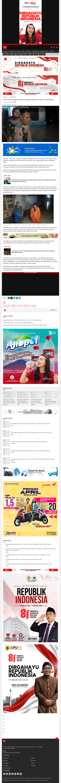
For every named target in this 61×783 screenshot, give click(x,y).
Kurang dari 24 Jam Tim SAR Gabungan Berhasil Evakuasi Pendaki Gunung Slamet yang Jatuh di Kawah (33, 251)
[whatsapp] (14, 298)
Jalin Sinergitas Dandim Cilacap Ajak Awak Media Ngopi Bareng (18, 322)
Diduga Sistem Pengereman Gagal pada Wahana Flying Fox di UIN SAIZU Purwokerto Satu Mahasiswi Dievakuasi (33, 180)
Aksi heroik (7, 306)
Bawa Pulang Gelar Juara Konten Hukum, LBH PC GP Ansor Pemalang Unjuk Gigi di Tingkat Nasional (32, 459)
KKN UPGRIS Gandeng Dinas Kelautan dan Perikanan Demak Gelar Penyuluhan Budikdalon (36, 402)
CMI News (12, 102)
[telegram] (17, 298)
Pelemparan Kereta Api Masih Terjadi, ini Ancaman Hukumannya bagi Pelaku (9, 401)
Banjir (20, 306)
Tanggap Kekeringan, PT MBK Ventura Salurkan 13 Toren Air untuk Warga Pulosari (22, 320)
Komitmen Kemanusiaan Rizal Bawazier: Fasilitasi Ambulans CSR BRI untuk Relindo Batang (24, 325)
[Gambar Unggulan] (30, 141)
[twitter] (11, 298)
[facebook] (9, 298)
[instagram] (15, 774)
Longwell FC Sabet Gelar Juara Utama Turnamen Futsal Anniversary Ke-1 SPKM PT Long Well (28, 554)
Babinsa (14, 306)
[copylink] (20, 298)
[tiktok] (21, 774)
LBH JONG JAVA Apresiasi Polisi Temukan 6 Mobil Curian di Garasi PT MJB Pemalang (31, 432)
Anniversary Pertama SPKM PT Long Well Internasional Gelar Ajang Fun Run (24, 559)
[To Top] (56, 738)
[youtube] (18, 774)
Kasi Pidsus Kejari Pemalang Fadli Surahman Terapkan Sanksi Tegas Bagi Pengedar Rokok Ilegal (29, 563)
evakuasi (26, 306)
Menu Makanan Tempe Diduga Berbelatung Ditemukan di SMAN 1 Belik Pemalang (30, 423)
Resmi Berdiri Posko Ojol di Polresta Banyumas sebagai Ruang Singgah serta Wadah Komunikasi (23, 402)
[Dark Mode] (51, 47)
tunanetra (33, 306)
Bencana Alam (12, 97)
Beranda (5, 97)
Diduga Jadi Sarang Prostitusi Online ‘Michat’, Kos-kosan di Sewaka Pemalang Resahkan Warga (28, 544)
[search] (54, 47)
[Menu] (56, 47)
